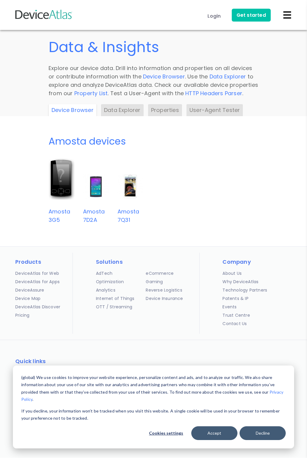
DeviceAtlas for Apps (37, 282)
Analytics (105, 290)
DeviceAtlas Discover (37, 307)
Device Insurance (164, 298)
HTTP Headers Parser (213, 93)
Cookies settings (166, 433)
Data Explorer (228, 76)
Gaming (154, 282)
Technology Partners (244, 290)
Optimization (110, 282)
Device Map (27, 298)
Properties (165, 110)
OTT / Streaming (114, 307)
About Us (232, 273)
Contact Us (234, 324)
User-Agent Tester (214, 110)
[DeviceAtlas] (43, 18)
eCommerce (160, 273)
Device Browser (164, 76)
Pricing (22, 315)
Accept (214, 433)
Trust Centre (236, 315)
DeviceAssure (29, 290)
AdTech (104, 273)
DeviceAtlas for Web (37, 273)
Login (214, 16)
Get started (251, 15)
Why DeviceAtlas (240, 282)
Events (229, 307)
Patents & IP (235, 298)
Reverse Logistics (164, 290)
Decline (263, 433)
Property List (91, 93)
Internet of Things (115, 298)
